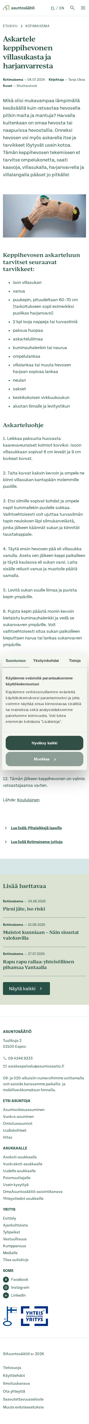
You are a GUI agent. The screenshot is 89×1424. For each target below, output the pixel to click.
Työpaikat (11, 1232)
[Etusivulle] (19, 8)
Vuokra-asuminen (18, 1116)
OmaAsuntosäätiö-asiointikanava (33, 1191)
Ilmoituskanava (16, 1383)
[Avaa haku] (72, 8)
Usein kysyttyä (16, 1185)
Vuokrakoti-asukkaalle (22, 1164)
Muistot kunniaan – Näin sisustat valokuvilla (41, 936)
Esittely (9, 1218)
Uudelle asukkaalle (19, 1171)
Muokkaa (42, 759)
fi (53, 8)
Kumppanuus (14, 1246)
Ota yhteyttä (14, 1391)
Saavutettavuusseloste (23, 1399)
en (61, 8)
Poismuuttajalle (16, 1178)
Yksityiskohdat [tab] (46, 660)
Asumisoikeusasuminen (23, 1110)
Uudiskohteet (14, 1130)
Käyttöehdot (14, 1375)
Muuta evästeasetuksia (23, 1407)
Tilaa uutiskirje (15, 1260)
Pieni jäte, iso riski (24, 909)
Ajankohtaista (15, 1225)
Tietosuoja (12, 1367)
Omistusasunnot (17, 1123)
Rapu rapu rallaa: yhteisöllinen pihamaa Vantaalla (38, 965)
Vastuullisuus (15, 1239)
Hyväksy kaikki (44, 743)
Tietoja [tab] (75, 660)
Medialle (10, 1253)
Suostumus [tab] (16, 660)
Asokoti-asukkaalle (20, 1157)
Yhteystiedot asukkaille (23, 1198)
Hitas (7, 1137)
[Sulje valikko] (83, 8)
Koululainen (28, 800)
